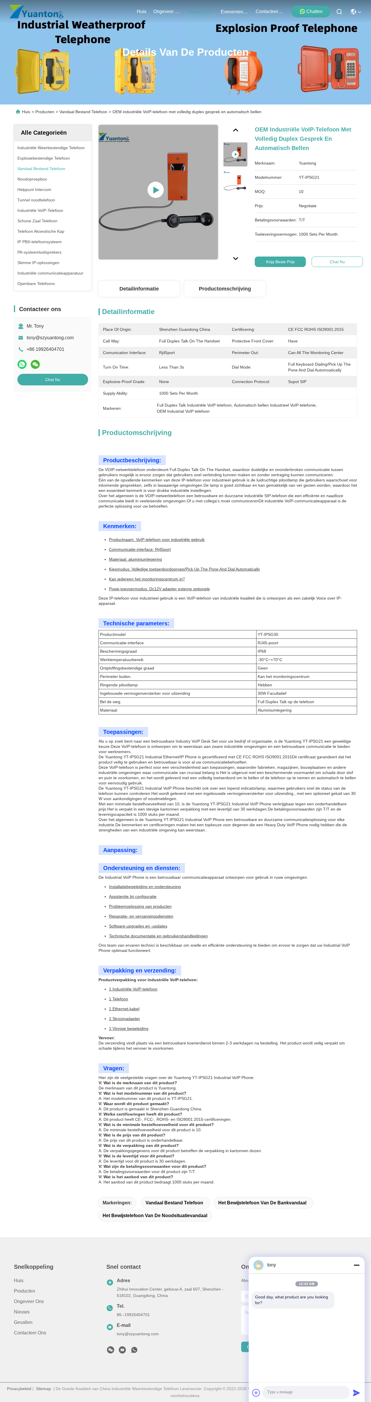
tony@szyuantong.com (50, 337)
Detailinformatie (139, 289)
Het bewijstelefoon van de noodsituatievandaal (155, 1215)
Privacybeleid (19, 1388)
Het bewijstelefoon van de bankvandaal (262, 1202)
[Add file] (256, 1392)
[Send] (356, 1392)
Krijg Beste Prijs (280, 262)
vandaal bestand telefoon (174, 1202)
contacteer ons (269, 11)
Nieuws (22, 1311)
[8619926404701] (134, 1351)
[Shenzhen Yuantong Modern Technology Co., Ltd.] (36, 11)
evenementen (235, 11)
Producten (44, 111)
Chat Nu (52, 379)
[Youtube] (122, 1351)
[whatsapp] (22, 364)
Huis (141, 11)
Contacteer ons (30, 1332)
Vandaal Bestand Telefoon (83, 111)
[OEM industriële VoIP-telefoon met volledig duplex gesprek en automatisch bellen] (158, 192)
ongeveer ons (167, 11)
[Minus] (356, 1265)
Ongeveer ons (29, 1301)
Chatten (314, 11)
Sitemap (43, 1388)
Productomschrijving (225, 289)
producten (198, 11)
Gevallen (23, 1322)
